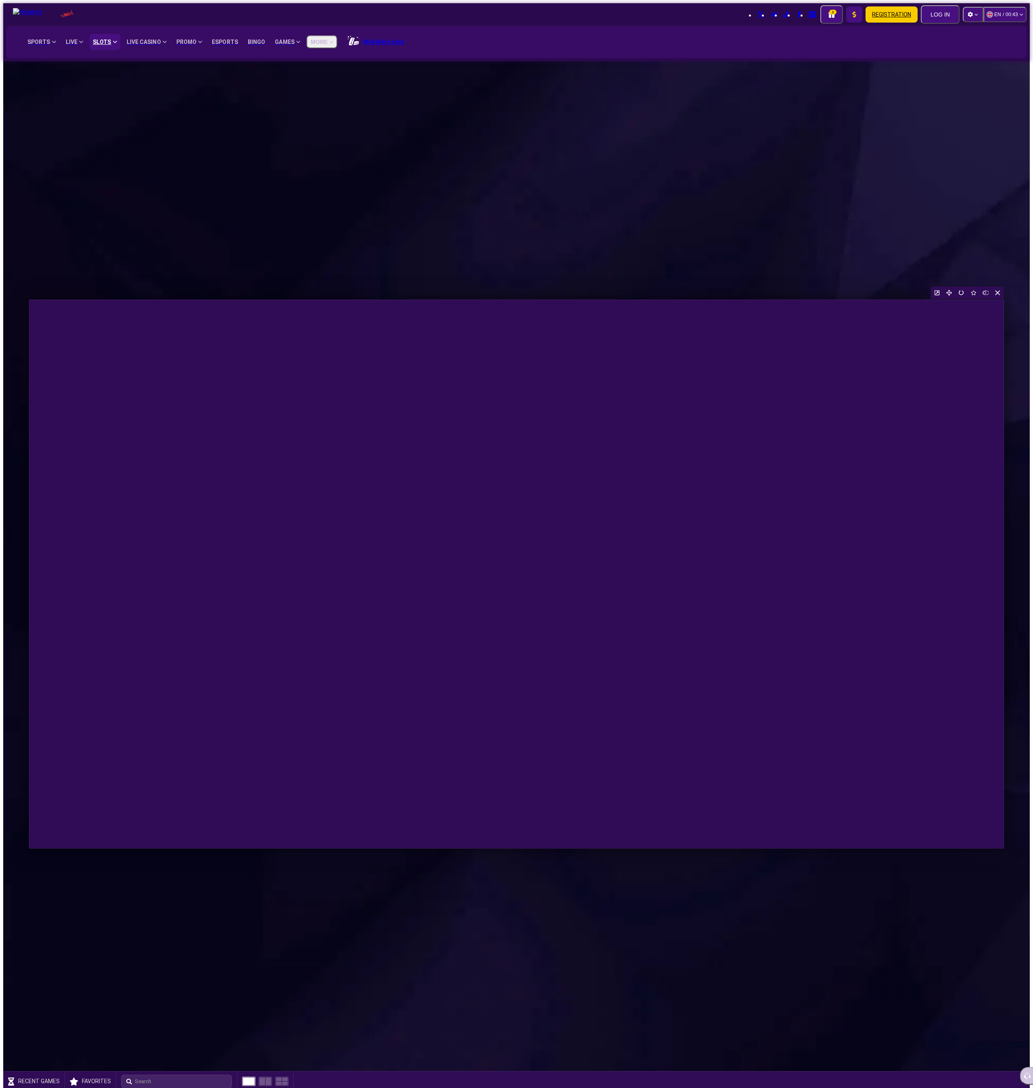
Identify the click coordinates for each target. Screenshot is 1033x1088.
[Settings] (973, 14)
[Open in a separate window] (937, 293)
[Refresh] (961, 293)
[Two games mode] (265, 1081)
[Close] (997, 293)
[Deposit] (854, 14)
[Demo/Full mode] (985, 293)
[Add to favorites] (973, 293)
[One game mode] (248, 1081)
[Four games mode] (282, 1081)
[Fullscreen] (949, 293)
